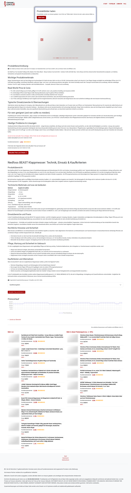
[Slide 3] (60, 58)
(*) (18, 153)
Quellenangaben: (15, 285)
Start (105, 4)
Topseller (112, 4)
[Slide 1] (54, 58)
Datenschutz (65, 460)
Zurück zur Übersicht (15, 319)
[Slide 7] (73, 58)
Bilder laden (41, 17)
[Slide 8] (76, 58)
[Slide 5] (67, 58)
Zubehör (119, 4)
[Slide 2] (57, 58)
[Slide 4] (64, 58)
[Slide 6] (70, 58)
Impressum (65, 458)
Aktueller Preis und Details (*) (17, 292)
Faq (125, 4)
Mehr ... (23, 345)
